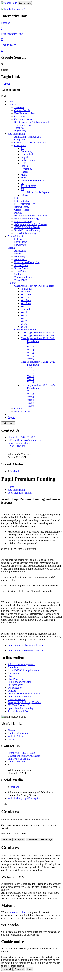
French (24, 166)
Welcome (19, 107)
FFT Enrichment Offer (25, 204)
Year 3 (24, 318)
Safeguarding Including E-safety (30, 224)
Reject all (7, 839)
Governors (19, 116)
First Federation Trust (25, 113)
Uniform (18, 274)
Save (29, 969)
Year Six (25, 306)
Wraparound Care (23, 277)
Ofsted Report (21, 209)
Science (25, 195)
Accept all (19, 839)
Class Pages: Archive (25, 329)
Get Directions (17, 446)
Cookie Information (18, 733)
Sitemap (12, 730)
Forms (17, 253)
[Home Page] (9, 2)
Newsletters (20, 244)
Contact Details (22, 110)
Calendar (18, 239)
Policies (18, 212)
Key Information (16, 133)
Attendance (20, 250)
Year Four (26, 300)
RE (22, 189)
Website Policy (15, 736)
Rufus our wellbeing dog (27, 262)
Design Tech (27, 154)
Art (22, 148)
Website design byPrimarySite (24, 798)
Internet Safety (21, 206)
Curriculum (20, 145)
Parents (11, 247)
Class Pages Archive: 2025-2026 (37, 332)
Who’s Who (20, 130)
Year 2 (24, 315)
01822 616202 (27, 437)
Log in (7, 83)
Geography (26, 168)
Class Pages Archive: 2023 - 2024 (38, 338)
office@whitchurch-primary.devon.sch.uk (24, 441)
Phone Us (14, 437)
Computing (26, 151)
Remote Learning (23, 221)
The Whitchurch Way (25, 233)
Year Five (26, 303)
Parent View (20, 259)
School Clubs (21, 265)
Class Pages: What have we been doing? (34, 285)
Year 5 (24, 323)
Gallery (18, 408)
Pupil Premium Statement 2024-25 (25, 650)
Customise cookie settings (39, 839)
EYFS (24, 163)
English (24, 157)
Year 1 (24, 312)
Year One (25, 291)
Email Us (15, 440)
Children (12, 282)
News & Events (16, 236)
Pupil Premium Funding (26, 218)
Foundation (26, 288)
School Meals (21, 268)
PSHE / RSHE (28, 186)
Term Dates (20, 271)
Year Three (26, 297)
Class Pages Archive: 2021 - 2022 (38, 385)
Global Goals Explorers (39, 192)
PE (22, 183)
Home (11, 101)
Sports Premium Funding (27, 230)
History (24, 171)
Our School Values (23, 119)
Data (16, 198)
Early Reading (28, 160)
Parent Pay (19, 256)
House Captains (22, 411)
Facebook (14, 471)
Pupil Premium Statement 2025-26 (25, 645)
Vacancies (19, 128)
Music (24, 177)
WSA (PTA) (20, 280)
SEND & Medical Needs (27, 227)
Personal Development (32, 180)
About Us (13, 104)
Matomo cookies (17, 912)
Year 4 (24, 320)
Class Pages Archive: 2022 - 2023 (38, 361)
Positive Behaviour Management (30, 215)
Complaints (20, 139)
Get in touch (25, 3)
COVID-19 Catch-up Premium (30, 142)
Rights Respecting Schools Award (31, 122)
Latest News (20, 242)
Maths (24, 174)
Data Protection (22, 201)
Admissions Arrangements (27, 136)
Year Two (26, 294)
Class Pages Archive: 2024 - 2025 (38, 335)
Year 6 (24, 326)
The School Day (22, 125)
